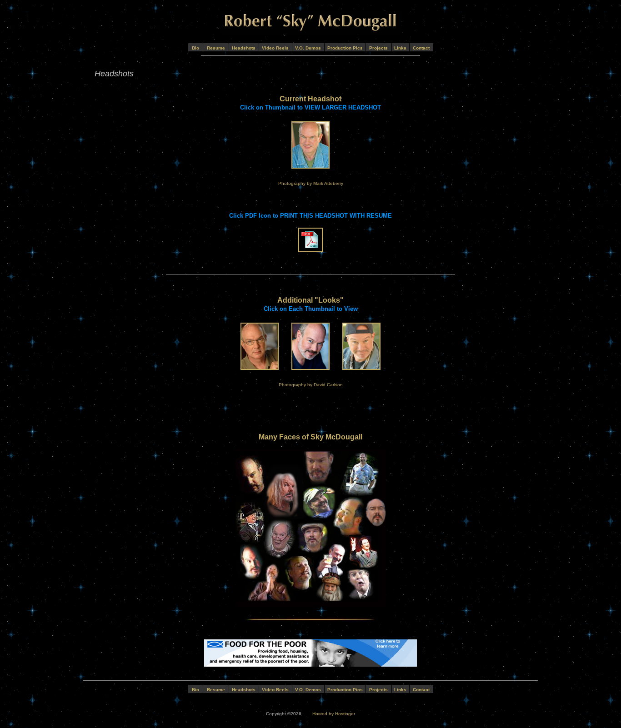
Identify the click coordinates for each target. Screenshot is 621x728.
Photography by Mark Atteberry (310, 183)
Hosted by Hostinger (333, 713)
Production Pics (345, 47)
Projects (378, 47)
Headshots (243, 47)
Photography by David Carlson (311, 384)
